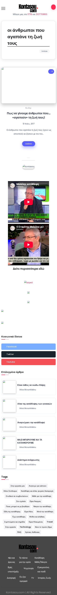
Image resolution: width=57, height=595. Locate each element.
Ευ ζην (28, 108)
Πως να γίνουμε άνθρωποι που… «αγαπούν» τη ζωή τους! (28, 115)
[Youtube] (28, 362)
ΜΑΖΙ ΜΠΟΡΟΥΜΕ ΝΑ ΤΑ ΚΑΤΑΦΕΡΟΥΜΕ (29, 441)
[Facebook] (28, 347)
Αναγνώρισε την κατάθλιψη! (31, 422)
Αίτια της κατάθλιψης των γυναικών (34, 403)
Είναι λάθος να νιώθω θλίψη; (31, 385)
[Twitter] (28, 354)
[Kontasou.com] (28, 8)
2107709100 (41, 14)
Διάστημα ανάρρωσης (28, 459)
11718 (30, 14)
